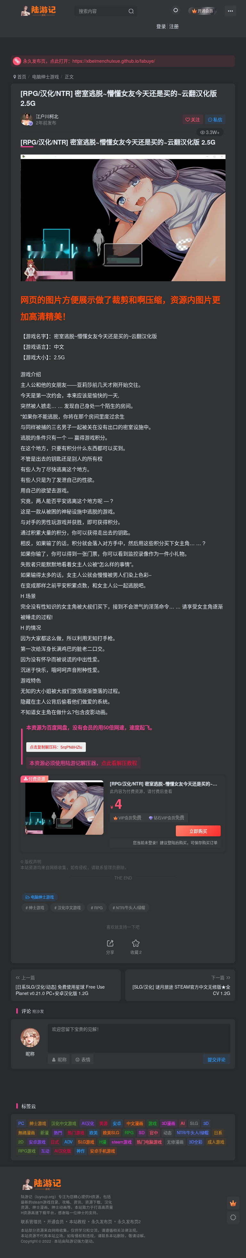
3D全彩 (195, 1142)
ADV (68, 1142)
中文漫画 (135, 1123)
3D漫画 (168, 1123)
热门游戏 (76, 1132)
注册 (174, 26)
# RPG (96, 907)
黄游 (103, 1123)
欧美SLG (111, 1132)
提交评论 (217, 1059)
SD (141, 1132)
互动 (45, 1151)
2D (20, 1142)
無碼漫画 (26, 1132)
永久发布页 (101, 1221)
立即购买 (198, 831)
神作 (81, 1151)
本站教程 (77, 1221)
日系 (218, 1132)
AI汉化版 (62, 1151)
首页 (21, 76)
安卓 (117, 1123)
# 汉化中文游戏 (67, 907)
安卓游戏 (37, 1142)
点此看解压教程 (119, 763)
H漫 (102, 1142)
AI (183, 1123)
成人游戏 (216, 1142)
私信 (217, 119)
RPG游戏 (27, 1151)
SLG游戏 (86, 1142)
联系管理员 (31, 1221)
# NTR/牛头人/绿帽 (129, 907)
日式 (55, 1142)
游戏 (152, 1123)
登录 (161, 26)
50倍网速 (113, 727)
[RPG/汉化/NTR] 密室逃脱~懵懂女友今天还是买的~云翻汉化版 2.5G (118, 98)
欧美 (93, 1132)
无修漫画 (175, 1142)
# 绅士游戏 (35, 907)
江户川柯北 (47, 116)
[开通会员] (233, 1203)
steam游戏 (122, 1142)
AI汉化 (88, 1123)
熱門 (58, 1132)
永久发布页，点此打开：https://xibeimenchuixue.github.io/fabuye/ (89, 61)
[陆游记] (38, 10)
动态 (167, 1132)
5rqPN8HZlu (56, 747)
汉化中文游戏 (63, 1123)
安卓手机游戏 (102, 1151)
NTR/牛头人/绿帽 (193, 1132)
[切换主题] (233, 1217)
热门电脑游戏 (149, 1142)
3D (206, 1123)
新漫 (44, 1132)
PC (21, 1123)
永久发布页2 (129, 1221)
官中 (154, 1132)
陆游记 (71, 1241)
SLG (194, 1123)
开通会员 (205, 10)
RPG (129, 1132)
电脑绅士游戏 (45, 76)
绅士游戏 (37, 1123)
